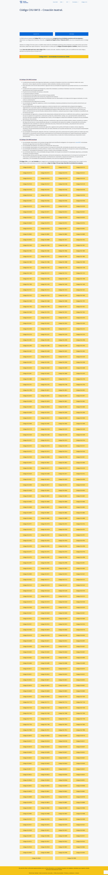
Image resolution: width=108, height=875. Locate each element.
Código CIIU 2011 (27, 317)
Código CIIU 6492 (63, 657)
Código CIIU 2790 (27, 390)
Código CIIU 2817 (80, 395)
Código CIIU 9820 (36, 858)
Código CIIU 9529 (45, 847)
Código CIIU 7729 (80, 719)
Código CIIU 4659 (27, 512)
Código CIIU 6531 (80, 674)
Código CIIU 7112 (63, 702)
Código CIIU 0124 (63, 178)
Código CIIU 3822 (63, 462)
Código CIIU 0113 (80, 167)
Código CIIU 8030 (63, 735)
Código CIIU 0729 (45, 228)
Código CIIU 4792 (45, 563)
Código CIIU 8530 (63, 774)
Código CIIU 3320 (63, 446)
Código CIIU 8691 (80, 791)
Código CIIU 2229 (63, 334)
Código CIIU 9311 (27, 824)
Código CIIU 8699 (27, 797)
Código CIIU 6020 (63, 629)
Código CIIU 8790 (27, 802)
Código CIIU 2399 (63, 345)
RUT (67, 2)
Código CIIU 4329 (63, 479)
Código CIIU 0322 (27, 217)
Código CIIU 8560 (80, 785)
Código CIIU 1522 (27, 295)
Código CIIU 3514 (63, 451)
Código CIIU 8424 (63, 763)
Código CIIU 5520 (63, 602)
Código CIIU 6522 (45, 674)
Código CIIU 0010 (27, 167)
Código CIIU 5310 (80, 590)
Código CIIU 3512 (27, 451)
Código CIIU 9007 (63, 813)
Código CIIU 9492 (45, 836)
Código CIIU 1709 (45, 306)
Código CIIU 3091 (45, 423)
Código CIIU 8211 (80, 741)
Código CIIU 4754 (63, 540)
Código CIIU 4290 (45, 473)
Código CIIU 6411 (45, 646)
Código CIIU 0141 (45, 189)
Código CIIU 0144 (27, 195)
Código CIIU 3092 (63, 423)
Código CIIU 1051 (80, 245)
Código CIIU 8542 (27, 780)
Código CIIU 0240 (27, 212)
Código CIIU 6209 (27, 641)
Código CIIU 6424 (63, 652)
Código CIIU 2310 (80, 334)
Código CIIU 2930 (80, 412)
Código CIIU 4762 (63, 546)
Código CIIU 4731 (80, 529)
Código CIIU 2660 (63, 373)
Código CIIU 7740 (45, 724)
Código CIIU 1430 (80, 284)
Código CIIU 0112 (63, 167)
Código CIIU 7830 (27, 730)
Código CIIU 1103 (63, 267)
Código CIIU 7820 (80, 724)
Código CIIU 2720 (80, 379)
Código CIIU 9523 (80, 841)
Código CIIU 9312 (45, 824)
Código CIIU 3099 (80, 423)
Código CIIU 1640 (45, 301)
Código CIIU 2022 (45, 323)
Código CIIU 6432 (27, 657)
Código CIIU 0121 (80, 173)
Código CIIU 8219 (27, 746)
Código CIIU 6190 (63, 635)
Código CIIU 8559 (63, 785)
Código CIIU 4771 (27, 551)
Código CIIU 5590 (27, 607)
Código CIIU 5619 (80, 607)
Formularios (74, 2)
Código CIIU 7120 (80, 702)
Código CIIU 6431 (80, 652)
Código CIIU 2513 (63, 356)
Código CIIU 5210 (45, 585)
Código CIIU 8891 (63, 802)
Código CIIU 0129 (80, 184)
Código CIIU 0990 (45, 239)
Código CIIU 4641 (80, 496)
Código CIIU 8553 (45, 785)
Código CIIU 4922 (63, 568)
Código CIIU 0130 (27, 189)
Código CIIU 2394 (80, 340)
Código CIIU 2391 (27, 340)
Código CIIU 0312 (63, 212)
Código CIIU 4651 (45, 507)
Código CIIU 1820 (27, 312)
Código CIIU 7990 (80, 730)
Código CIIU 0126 (27, 184)
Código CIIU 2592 (45, 362)
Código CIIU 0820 (27, 234)
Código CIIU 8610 (27, 791)
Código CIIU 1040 (63, 245)
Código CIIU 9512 (27, 841)
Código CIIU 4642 (27, 501)
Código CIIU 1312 (63, 273)
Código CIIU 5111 (45, 579)
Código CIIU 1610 (63, 295)
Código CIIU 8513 (63, 769)
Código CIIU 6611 (45, 680)
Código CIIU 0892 (63, 234)
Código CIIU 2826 (80, 407)
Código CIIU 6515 (80, 668)
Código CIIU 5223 (27, 590)
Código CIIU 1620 (80, 295)
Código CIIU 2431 (63, 351)
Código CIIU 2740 (63, 384)
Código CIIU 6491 (45, 657)
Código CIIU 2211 (63, 329)
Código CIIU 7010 (63, 696)
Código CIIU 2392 (45, 340)
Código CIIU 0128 (63, 184)
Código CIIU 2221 (45, 334)
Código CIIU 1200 (27, 273)
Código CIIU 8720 (63, 797)
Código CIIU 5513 (80, 596)
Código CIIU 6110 (80, 629)
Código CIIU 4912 (27, 568)
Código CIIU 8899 (80, 802)
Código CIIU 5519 (45, 602)
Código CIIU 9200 (80, 819)
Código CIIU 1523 (45, 295)
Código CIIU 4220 (27, 473)
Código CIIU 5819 (63, 618)
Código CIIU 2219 (27, 334)
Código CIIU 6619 (63, 685)
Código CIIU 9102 (45, 819)
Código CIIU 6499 (80, 663)
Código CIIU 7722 (63, 719)
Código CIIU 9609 (45, 852)
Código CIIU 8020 (45, 735)
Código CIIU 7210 (27, 707)
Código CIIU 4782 (63, 557)
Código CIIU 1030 (45, 245)
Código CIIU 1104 (80, 267)
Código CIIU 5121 (80, 579)
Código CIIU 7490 (63, 713)
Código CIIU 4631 (45, 496)
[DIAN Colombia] (24, 2)
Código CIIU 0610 (80, 217)
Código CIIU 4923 (80, 568)
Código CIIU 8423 (45, 763)
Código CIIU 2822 (80, 401)
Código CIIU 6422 (27, 652)
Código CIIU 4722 (80, 524)
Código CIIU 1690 (63, 301)
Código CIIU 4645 (80, 501)
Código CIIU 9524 (27, 847)
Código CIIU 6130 (45, 635)
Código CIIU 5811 (80, 613)
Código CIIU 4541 (45, 490)
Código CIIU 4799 (63, 563)
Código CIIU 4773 (63, 551)
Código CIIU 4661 (45, 512)
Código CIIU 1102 (45, 267)
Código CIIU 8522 (27, 774)
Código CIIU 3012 (45, 418)
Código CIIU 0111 (45, 167)
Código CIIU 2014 (80, 317)
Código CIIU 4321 (27, 479)
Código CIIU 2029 (80, 323)
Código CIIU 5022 (27, 579)
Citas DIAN (55, 2)
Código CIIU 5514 (27, 602)
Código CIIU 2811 (45, 390)
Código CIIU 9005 (27, 813)
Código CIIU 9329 (27, 830)
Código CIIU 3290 (80, 434)
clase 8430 (78, 142)
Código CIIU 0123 (45, 178)
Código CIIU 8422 (27, 763)
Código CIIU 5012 (63, 574)
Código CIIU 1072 (45, 256)
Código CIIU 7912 (63, 730)
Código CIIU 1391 (27, 278)
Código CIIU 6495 (45, 663)
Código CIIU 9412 (63, 830)
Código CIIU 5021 (80, 574)
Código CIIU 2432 (80, 351)
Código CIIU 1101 (27, 267)
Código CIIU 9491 (27, 836)
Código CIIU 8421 (80, 758)
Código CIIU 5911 (27, 624)
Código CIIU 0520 (63, 217)
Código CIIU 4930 (27, 574)
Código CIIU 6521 (27, 674)
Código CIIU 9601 (63, 847)
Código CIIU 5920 (27, 629)
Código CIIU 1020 (27, 245)
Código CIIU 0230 (80, 206)
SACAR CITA (36, 34)
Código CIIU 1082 (80, 256)
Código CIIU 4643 (45, 501)
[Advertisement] (54, 22)
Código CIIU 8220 (45, 746)
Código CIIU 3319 (45, 446)
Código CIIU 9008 (80, 813)
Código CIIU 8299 (45, 752)
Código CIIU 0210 (45, 206)
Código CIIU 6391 (80, 641)
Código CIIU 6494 (27, 663)
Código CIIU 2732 (45, 384)
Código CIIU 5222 (80, 585)
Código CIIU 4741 (45, 535)
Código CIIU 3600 (45, 457)
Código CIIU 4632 (63, 496)
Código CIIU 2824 (45, 407)
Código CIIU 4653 (80, 507)
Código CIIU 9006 (45, 813)
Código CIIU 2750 (80, 384)
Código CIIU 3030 (80, 418)
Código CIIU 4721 (63, 524)
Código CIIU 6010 (45, 629)
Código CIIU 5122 (27, 585)
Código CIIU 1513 (63, 290)
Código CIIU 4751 (80, 535)
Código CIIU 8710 (45, 797)
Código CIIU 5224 (45, 590)
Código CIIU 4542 (63, 490)
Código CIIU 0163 (63, 200)
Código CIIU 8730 (80, 797)
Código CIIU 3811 (80, 457)
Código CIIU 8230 (63, 746)
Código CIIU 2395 (27, 345)
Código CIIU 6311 (45, 641)
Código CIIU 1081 (63, 256)
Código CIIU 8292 (27, 752)
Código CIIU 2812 (63, 390)
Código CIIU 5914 (80, 624)
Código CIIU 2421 (27, 351)
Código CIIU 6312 (63, 641)
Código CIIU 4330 (80, 479)
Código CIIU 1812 (80, 306)
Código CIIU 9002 (45, 808)
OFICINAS (71, 34)
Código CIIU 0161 (27, 200)
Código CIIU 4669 (63, 518)
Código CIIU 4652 (63, 507)
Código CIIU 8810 (45, 802)
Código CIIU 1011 (63, 239)
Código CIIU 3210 (63, 429)
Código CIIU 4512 (63, 485)
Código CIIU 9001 (27, 808)
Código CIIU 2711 (45, 379)
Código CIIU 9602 (80, 847)
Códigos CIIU (84, 2)
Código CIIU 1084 (45, 262)
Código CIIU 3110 (27, 429)
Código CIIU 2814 (27, 395)
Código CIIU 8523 (45, 774)
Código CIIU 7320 (80, 707)
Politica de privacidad (58, 873)
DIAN (61, 2)
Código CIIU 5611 (45, 607)
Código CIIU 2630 (63, 368)
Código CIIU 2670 (80, 373)
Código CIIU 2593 (63, 362)
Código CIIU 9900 (71, 858)
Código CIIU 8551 (80, 780)
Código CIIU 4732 (27, 535)
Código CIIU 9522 (63, 841)
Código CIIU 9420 (80, 830)
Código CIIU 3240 (45, 434)
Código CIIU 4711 (27, 524)
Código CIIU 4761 (45, 546)
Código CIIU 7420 (45, 713)
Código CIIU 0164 (80, 200)
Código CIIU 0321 (80, 212)
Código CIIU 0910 (27, 239)
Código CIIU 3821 (45, 462)
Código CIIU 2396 (45, 345)
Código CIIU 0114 (27, 173)
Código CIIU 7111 (45, 702)
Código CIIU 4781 (45, 557)
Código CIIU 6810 (63, 691)
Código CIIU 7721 (45, 719)
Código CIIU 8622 (63, 791)
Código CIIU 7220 (45, 707)
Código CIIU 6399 (27, 646)
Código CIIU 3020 (63, 418)
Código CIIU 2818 (27, 401)
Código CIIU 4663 (80, 512)
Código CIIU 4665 (45, 518)
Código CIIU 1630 (27, 301)
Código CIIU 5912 (45, 624)
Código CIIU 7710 (27, 719)
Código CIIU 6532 (27, 680)
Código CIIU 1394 (80, 278)
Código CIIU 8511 (27, 769)
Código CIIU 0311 (45, 212)
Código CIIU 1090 (80, 262)
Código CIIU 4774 (80, 551)
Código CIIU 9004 (80, 808)
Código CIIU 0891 (45, 234)
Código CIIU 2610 (27, 368)
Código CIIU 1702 (27, 306)
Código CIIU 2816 (63, 395)
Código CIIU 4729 (63, 529)
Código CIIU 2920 (63, 412)
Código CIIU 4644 (63, 501)
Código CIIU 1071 (27, 256)
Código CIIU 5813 (45, 618)
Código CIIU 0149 (63, 195)
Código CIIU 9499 (63, 836)
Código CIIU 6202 (80, 635)
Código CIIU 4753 (45, 540)
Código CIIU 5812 (27, 618)
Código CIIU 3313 (63, 440)
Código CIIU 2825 (63, 407)
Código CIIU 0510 (45, 217)
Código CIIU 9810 (80, 852)
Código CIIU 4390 (27, 485)
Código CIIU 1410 (45, 284)
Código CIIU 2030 (27, 329)
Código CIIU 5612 (63, 607)
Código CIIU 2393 (63, 340)
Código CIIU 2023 (63, 323)
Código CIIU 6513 (63, 668)
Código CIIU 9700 (63, 852)
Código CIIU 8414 (45, 758)
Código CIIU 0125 (80, 178)
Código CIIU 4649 (27, 507)
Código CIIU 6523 (63, 674)
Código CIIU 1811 (63, 306)
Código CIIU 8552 (27, 785)
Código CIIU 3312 (45, 440)
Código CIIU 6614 (27, 685)
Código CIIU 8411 (63, 752)
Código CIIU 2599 (80, 362)
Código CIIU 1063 (80, 251)
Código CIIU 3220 (80, 429)
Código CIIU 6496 (63, 663)
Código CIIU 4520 (80, 485)
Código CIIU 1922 (80, 312)
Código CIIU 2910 (45, 412)
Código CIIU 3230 (27, 434)
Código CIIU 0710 (45, 223)
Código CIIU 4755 (80, 540)
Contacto (77, 873)
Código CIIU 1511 (27, 290)
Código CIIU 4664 (27, 518)
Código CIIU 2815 (45, 395)
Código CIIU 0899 (80, 234)
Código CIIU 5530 (80, 602)
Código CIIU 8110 (80, 735)
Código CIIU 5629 (45, 613)
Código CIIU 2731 (27, 384)
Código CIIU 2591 (27, 362)
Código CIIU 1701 (80, 301)
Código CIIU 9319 (63, 824)
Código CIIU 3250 (63, 434)
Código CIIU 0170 (27, 206)
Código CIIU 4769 (80, 546)
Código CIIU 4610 (80, 490)
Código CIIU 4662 (63, 512)
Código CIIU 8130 (63, 741)
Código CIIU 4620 (27, 496)
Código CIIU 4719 (45, 524)
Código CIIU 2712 (63, 379)
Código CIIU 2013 (63, 317)
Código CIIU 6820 (80, 691)
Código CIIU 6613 (80, 680)
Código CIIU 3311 (27, 440)
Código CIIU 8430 (80, 763)
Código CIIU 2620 (45, 368)
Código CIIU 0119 (63, 173)
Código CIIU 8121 (27, 741)
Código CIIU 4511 (45, 485)
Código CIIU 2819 (45, 401)
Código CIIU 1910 (45, 312)
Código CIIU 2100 (45, 329)
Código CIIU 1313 (80, 273)
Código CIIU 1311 (45, 273)
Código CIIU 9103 (63, 819)
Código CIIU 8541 (80, 774)
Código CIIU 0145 (45, 195)
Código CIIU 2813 (80, 390)
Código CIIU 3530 (27, 457)
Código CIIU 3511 (80, 446)
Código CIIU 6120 (27, 635)
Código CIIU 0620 (27, 223)
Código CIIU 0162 (45, 200)
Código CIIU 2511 (27, 356)
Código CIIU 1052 (27, 251)
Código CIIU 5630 (63, 613)
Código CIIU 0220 (63, 206)
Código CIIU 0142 (63, 189)
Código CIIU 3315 (27, 446)
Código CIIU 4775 (27, 557)
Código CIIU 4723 (27, 529)
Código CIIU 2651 (27, 373)
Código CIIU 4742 (63, 535)
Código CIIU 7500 (80, 713)
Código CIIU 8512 (45, 769)
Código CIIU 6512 (45, 668)
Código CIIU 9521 (45, 841)
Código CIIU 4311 (63, 473)
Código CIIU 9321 (80, 824)
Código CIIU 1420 (63, 284)
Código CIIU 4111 (45, 468)
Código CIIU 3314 (80, 440)
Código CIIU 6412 (63, 646)
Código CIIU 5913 (63, 624)
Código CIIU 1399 (27, 284)
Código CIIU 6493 (80, 657)
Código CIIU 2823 (27, 407)
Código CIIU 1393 (63, 278)
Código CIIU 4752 (27, 540)
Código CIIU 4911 (80, 563)
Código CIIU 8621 (45, 791)
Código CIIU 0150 (80, 195)
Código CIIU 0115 (45, 173)
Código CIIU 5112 (63, 579)
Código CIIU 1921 (63, 312)
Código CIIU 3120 (45, 429)
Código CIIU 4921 (45, 568)
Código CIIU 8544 (63, 780)
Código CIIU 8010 (27, 735)
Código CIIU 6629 (27, 691)
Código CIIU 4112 (63, 468)
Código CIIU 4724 (45, 529)
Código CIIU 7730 (27, 724)
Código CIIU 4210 (80, 468)
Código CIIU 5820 (80, 618)
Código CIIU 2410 (80, 345)
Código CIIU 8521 (80, 769)
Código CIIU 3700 (63, 457)
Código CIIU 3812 (27, 462)
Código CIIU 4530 (27, 490)
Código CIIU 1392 (45, 278)
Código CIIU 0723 (27, 228)
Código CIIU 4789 (80, 557)
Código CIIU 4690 (80, 518)
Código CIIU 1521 (80, 290)
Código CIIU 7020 (80, 696)
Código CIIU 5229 (63, 590)
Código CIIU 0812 (80, 228)
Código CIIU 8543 (45, 780)
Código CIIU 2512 (45, 356)
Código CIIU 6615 (45, 685)
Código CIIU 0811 (63, 228)
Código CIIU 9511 (80, 836)
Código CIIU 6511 (27, 668)
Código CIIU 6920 (45, 696)
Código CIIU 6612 (63, 680)
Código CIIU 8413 (27, 758)
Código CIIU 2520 (80, 356)
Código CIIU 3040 (27, 423)
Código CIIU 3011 (27, 418)
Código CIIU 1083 (27, 262)
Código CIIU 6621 (80, 685)
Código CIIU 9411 (45, 830)
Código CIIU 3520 (80, 451)
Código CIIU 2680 (27, 379)
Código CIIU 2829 (27, 412)
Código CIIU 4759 (27, 546)
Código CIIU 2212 (80, 329)
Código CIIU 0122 (27, 178)
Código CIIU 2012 (45, 317)
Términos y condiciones (69, 873)
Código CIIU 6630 (45, 691)
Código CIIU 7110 (27, 702)
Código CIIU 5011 (45, 574)
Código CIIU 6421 (80, 646)
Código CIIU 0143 (80, 189)
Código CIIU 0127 (45, 184)
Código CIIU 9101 (27, 819)
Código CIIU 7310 (63, 707)
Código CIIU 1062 (63, 251)
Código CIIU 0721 (63, 223)
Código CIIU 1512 (45, 290)
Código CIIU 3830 (80, 462)
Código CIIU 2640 (80, 368)
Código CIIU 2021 (27, 323)
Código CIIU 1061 (45, 251)
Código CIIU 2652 (45, 373)
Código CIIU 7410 (27, 713)
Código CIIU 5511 (45, 596)
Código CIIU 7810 (63, 724)
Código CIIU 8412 (80, 752)
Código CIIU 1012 (80, 239)
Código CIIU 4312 (80, 473)
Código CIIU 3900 (27, 468)
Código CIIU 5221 (63, 585)
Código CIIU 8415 (63, 758)
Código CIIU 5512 (63, 596)
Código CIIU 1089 (63, 262)
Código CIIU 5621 (27, 613)
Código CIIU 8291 (80, 746)
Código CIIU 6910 (27, 696)
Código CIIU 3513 (45, 451)
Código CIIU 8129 (45, 741)
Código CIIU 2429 (45, 351)
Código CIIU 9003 (63, 808)
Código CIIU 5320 (27, 596)
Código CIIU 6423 (45, 652)
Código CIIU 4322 (45, 479)
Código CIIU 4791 (27, 563)
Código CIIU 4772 (45, 551)
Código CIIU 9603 (27, 852)
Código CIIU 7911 (45, 730)
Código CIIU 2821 (63, 401)
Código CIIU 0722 (80, 223)
